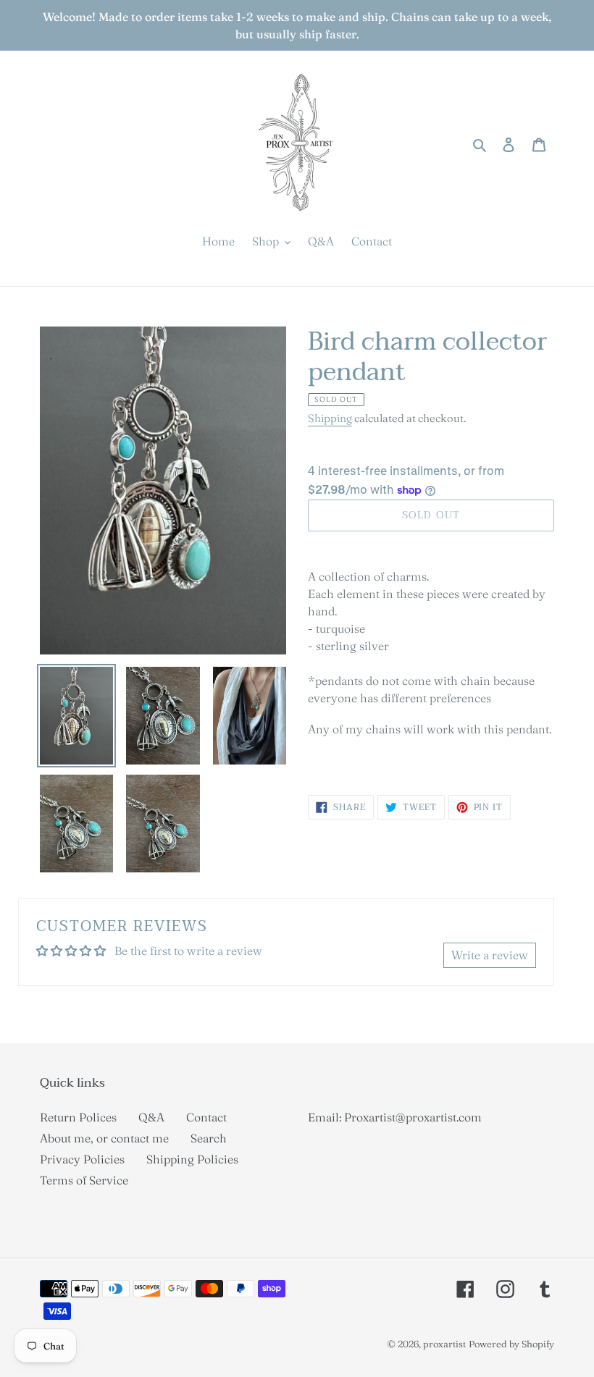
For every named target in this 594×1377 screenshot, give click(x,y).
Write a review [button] (489, 955)
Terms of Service (84, 1180)
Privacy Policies (82, 1159)
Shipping (330, 418)
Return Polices (78, 1117)
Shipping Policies (192, 1159)
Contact (206, 1117)
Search (209, 1138)
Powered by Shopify (511, 1343)
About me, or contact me (104, 1138)
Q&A (151, 1117)
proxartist (444, 1343)
